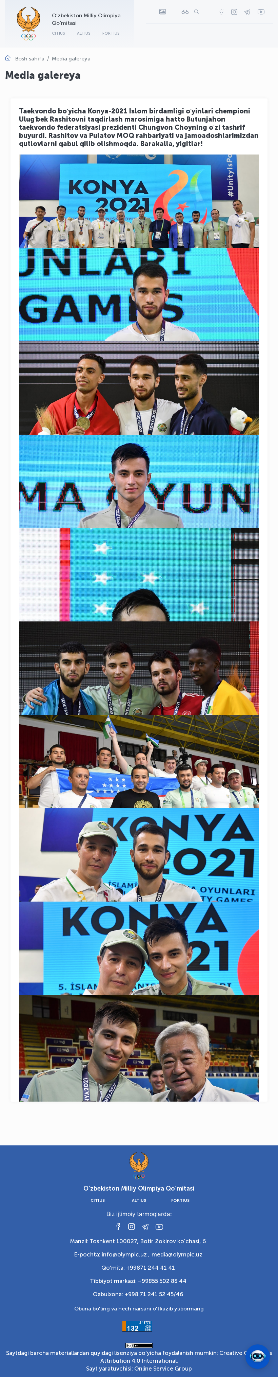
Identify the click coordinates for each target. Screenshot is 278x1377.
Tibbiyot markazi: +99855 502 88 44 (138, 1281)
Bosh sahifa (29, 58)
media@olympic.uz (177, 1254)
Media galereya (71, 58)
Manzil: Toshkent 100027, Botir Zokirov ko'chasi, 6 (138, 1241)
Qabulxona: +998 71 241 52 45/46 (138, 1294)
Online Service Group (163, 1368)
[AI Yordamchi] (257, 1356)
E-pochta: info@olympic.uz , (112, 1254)
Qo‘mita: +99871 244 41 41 (138, 1267)
